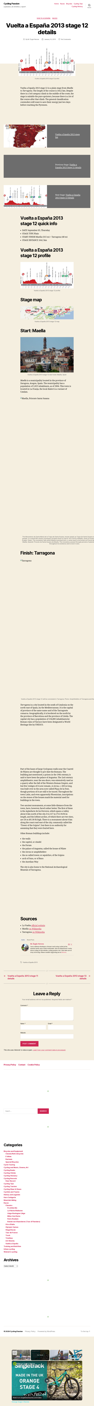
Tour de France (12, 1233)
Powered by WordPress (46, 1331)
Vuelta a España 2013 (30, 962)
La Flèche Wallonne (15, 1211)
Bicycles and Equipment (13, 1151)
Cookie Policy (34, 1065)
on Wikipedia (35, 929)
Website (23, 1033)
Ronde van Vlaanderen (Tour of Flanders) (23, 1222)
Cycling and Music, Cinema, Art (16, 1167)
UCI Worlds (10, 1241)
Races (62, 4)
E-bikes (8, 1156)
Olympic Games (12, 1227)
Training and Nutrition (12, 1246)
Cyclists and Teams (11, 1192)
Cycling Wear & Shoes (12, 1189)
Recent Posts (30, 940)
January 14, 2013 (50, 39)
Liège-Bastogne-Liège (16, 1213)
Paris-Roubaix (12, 1219)
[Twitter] (71, 944)
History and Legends (12, 1195)
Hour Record (11, 1181)
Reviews (9, 1159)
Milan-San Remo (13, 1216)
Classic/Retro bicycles (14, 1154)
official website (38, 925)
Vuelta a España (43, 18)
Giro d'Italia (10, 1224)
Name (22, 1023)
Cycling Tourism (10, 1186)
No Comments (66, 39)
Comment (24, 1005)
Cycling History (77, 6)
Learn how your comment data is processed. (49, 1050)
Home (56, 4)
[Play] (59, 1355)
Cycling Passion (11, 4)
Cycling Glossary (10, 1176)
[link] (15, 1364)
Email (50, 1023)
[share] (78, 1362)
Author (23, 940)
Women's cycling (10, 1252)
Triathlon (9, 1238)
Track (8, 1235)
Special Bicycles (12, 1162)
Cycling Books (9, 1170)
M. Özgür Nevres (33, 39)
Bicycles (69, 4)
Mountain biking (10, 1200)
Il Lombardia (12, 1208)
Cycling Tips (78, 4)
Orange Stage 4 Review (26, 1363)
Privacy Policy (10, 1065)
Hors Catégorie (10, 1197)
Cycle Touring (9, 1165)
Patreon (64, 952)
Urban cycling (9, 1249)
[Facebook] (69, 944)
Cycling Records (10, 1178)
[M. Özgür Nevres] (25, 947)
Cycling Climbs (10, 1173)
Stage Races (11, 1230)
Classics (9, 1205)
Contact (21, 1065)
